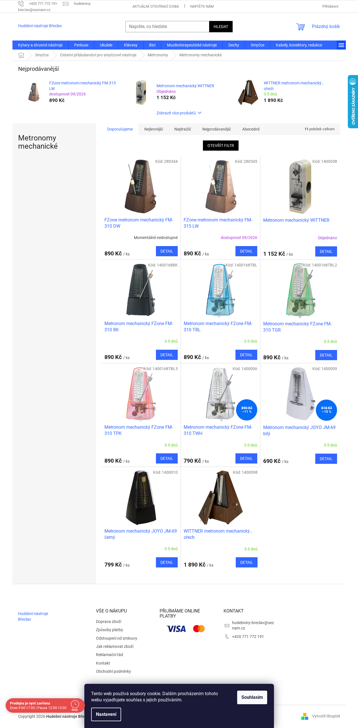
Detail (166, 251)
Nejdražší (182, 129)
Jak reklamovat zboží (114, 646)
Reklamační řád (109, 654)
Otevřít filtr (220, 145)
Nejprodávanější (216, 129)
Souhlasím (252, 697)
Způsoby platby (109, 629)
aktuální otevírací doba (155, 6)
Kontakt (103, 663)
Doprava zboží (108, 621)
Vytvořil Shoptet (326, 716)
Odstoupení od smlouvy (116, 638)
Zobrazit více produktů (176, 113)
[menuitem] (40, 45)
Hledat (221, 26)
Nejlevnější (153, 129)
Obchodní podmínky (113, 671)
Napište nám (202, 6)
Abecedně (251, 129)
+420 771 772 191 (248, 636)
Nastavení (106, 714)
